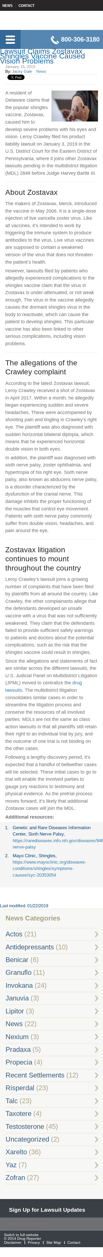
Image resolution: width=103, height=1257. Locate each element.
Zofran (15, 1177)
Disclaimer (12, 1243)
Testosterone (25, 1126)
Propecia (19, 1062)
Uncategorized (27, 1139)
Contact (26, 6)
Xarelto (16, 1152)
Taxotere (18, 1113)
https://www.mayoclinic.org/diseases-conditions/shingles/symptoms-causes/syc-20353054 (49, 868)
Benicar (17, 959)
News (7, 6)
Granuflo (18, 972)
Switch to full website (21, 1235)
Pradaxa (18, 1049)
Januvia (17, 998)
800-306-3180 (80, 39)
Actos (14, 934)
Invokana (19, 985)
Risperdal (20, 1088)
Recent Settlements (35, 1075)
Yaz (11, 1165)
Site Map (53, 1243)
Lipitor (15, 1011)
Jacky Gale (22, 71)
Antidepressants (30, 947)
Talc (12, 1101)
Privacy (34, 1243)
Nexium (17, 1036)
